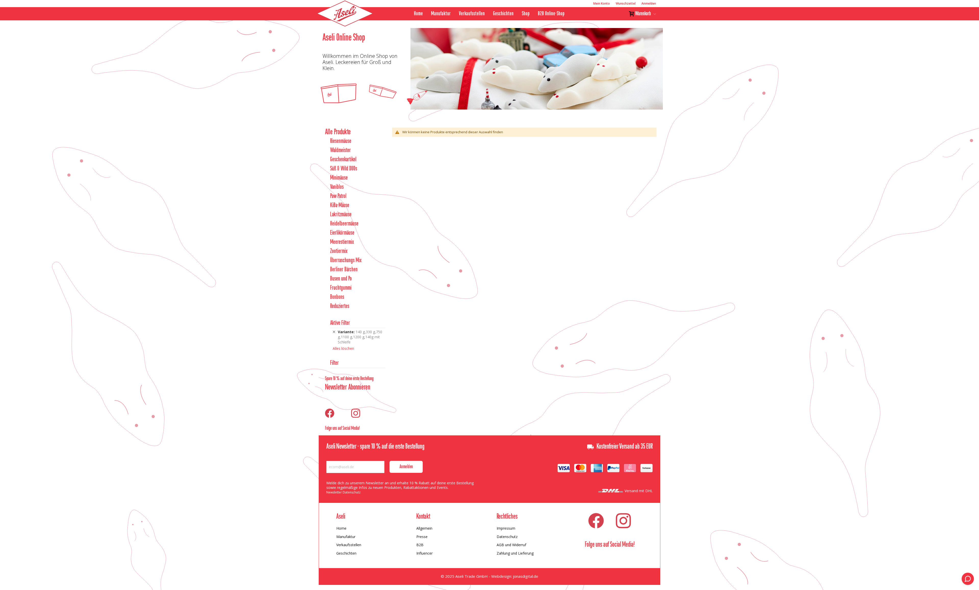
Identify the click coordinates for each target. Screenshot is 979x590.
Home (418, 14)
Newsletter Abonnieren (347, 387)
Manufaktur (441, 14)
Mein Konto (601, 3)
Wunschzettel (626, 3)
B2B (419, 544)
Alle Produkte (338, 132)
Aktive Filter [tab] (340, 323)
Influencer (424, 553)
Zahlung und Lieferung (515, 553)
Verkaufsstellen (472, 14)
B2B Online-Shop (551, 14)
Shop (526, 14)
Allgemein (424, 528)
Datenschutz (507, 536)
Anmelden (648, 3)
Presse (422, 536)
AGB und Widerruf (511, 544)
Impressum (506, 528)
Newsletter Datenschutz (343, 492)
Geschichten (503, 14)
